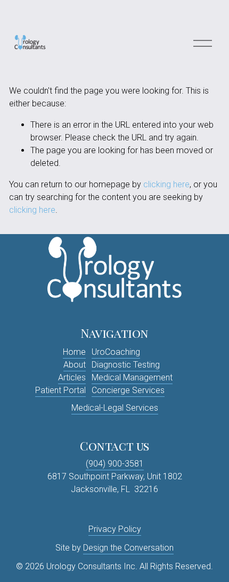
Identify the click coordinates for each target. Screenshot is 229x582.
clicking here (166, 184)
